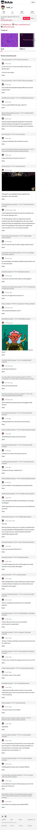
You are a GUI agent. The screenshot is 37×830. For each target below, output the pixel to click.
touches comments (6, 574)
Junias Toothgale (23, 651)
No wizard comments (7, 557)
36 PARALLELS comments (8, 97)
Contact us (31, 819)
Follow (27, 18)
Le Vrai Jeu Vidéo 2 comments (9, 758)
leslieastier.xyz (7, 24)
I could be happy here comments (10, 461)
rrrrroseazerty (20, 303)
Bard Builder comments (7, 318)
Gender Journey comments (8, 493)
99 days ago (8, 292)
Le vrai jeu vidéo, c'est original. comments (12, 775)
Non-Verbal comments (7, 542)
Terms (12, 825)
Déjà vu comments (6, 303)
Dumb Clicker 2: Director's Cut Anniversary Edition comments (17, 794)
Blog (20, 819)
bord (2, 49)
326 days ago (9, 382)
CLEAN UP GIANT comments (9, 360)
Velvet (19, 80)
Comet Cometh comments (8, 668)
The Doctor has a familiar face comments (12, 286)
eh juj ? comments (6, 134)
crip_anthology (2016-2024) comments (11, 252)
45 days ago (8, 241)
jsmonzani (21, 632)
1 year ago (8, 418)
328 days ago (9, 399)
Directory (4, 825)
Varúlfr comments (6, 166)
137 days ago (9, 323)
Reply (3, 75)
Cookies (30, 825)
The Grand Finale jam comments (10, 204)
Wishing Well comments (8, 516)
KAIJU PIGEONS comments (9, 478)
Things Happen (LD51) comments (10, 235)
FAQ (11, 819)
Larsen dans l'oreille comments (9, 444)
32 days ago (8, 170)
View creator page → (7, 20)
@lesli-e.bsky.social (8, 26)
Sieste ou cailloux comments (9, 429)
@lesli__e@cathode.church (22, 24)
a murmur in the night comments (10, 594)
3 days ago (8, 63)
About (4, 819)
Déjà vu (22, 49)
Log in (33, 2)
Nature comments (6, 702)
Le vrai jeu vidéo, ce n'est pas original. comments (14, 377)
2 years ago (8, 561)
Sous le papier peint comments (9, 412)
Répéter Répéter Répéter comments (11, 113)
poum (20, 542)
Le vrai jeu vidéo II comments (9, 734)
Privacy (21, 825)
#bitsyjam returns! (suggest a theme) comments (13, 718)
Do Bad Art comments (7, 271)
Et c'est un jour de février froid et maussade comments (15, 149)
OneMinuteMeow (23, 613)
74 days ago (8, 275)
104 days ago (9, 307)
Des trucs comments (7, 59)
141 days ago (9, 366)
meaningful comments (7, 683)
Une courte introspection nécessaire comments (13, 393)
